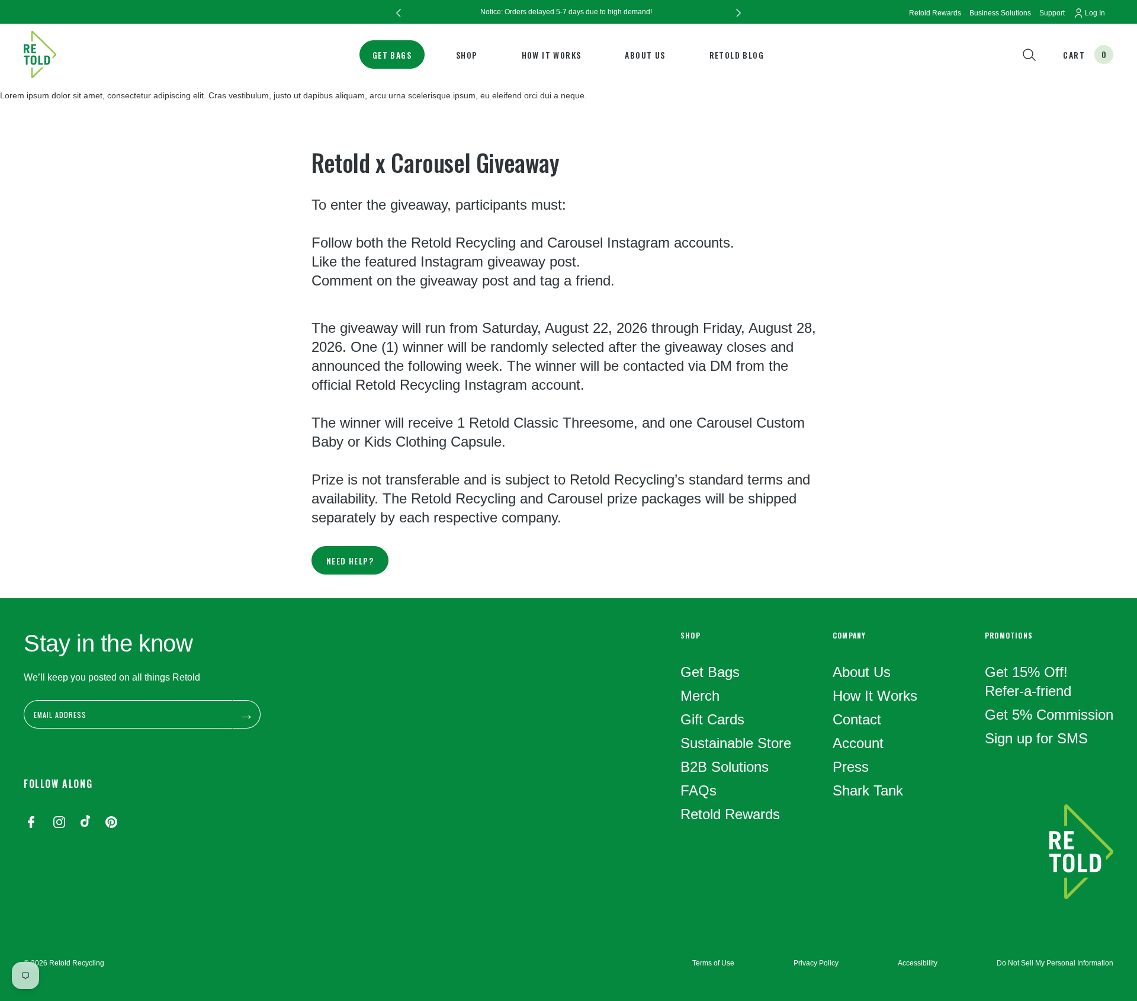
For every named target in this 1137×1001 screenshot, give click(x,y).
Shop (467, 55)
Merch (700, 696)
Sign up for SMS (1036, 738)
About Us (645, 55)
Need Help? (350, 560)
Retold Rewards (730, 814)
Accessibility (917, 963)
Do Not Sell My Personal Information (1055, 963)
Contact (857, 719)
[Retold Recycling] (40, 54)
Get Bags (392, 55)
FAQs (698, 790)
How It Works (552, 55)
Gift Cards (712, 719)
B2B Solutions (724, 767)
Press (851, 767)
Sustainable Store (735, 743)
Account (858, 743)
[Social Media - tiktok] (85, 823)
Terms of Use (713, 963)
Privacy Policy (816, 963)
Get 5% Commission (1049, 715)
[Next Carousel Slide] (738, 12)
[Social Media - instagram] (59, 823)
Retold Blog (736, 55)
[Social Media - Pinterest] (111, 823)
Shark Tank (868, 790)
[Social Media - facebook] (31, 823)
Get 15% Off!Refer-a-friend (1028, 681)
